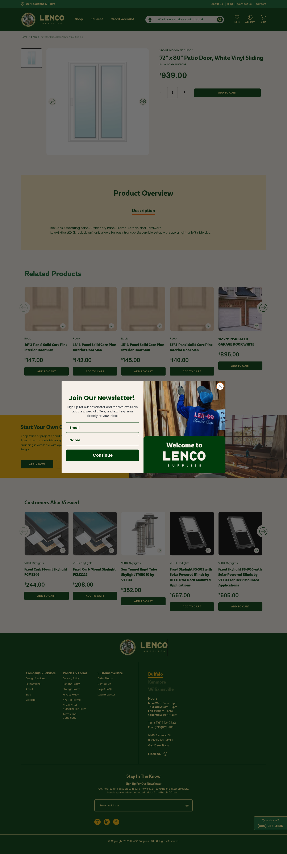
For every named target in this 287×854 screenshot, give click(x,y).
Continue (103, 455)
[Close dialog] (220, 386)
